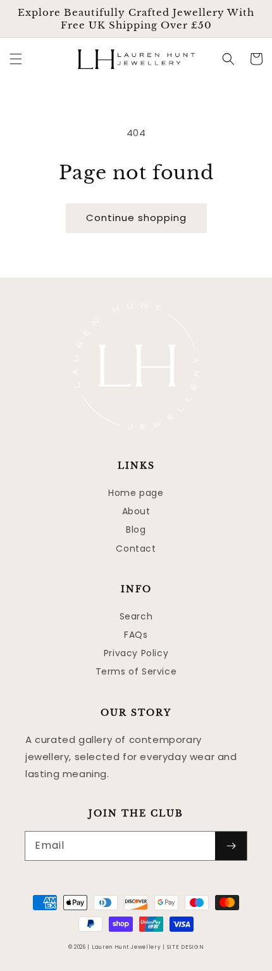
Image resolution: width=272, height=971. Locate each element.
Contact (136, 548)
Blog (135, 529)
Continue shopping (136, 217)
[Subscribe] (231, 846)
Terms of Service (136, 671)
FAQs (135, 634)
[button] (16, 59)
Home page (135, 492)
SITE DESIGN (185, 947)
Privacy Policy (136, 653)
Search (136, 616)
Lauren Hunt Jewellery (126, 947)
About (136, 511)
